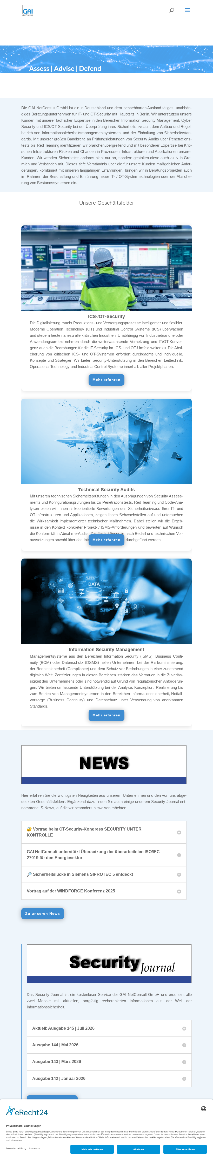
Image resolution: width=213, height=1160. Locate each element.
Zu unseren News (42, 913)
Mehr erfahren (106, 380)
